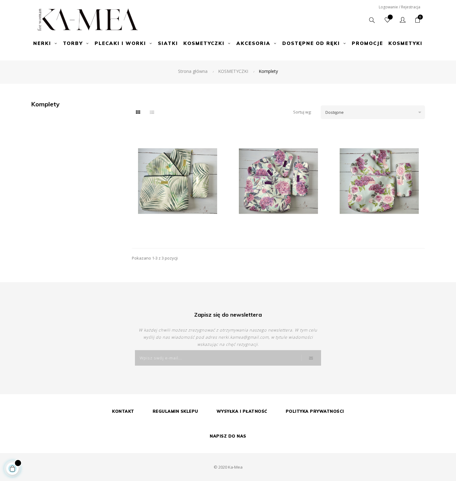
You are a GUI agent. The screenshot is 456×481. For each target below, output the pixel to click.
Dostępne (374, 112)
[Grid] (138, 112)
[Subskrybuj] (311, 358)
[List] (152, 112)
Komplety (45, 104)
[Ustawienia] (402, 20)
